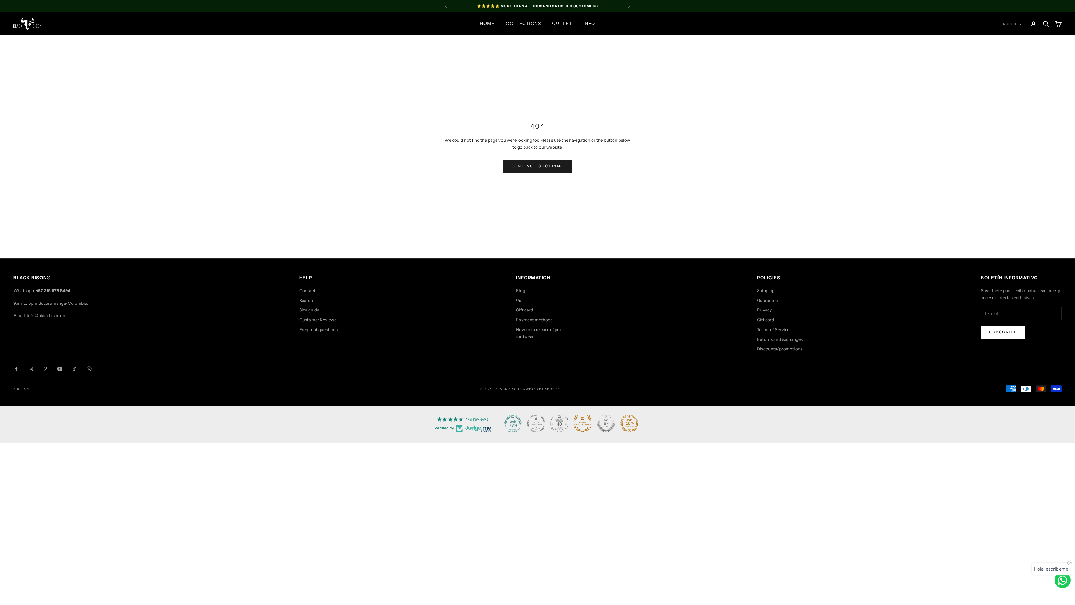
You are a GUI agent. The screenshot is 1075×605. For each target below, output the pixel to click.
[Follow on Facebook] (16, 369)
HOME (487, 23)
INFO (589, 23)
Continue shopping (537, 166)
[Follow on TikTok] (74, 369)
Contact (307, 290)
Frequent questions (318, 329)
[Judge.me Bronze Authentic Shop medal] (583, 423)
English (1008, 24)
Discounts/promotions (779, 349)
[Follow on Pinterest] (45, 369)
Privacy (764, 310)
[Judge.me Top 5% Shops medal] (606, 423)
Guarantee (767, 300)
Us (518, 300)
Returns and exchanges (780, 339)
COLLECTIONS (523, 23)
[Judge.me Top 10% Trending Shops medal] (629, 423)
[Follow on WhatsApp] (89, 369)
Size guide (309, 310)
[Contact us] (1063, 580)
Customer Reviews (317, 319)
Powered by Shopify (540, 389)
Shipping (766, 290)
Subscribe (1003, 331)
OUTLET (562, 23)
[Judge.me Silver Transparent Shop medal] (536, 423)
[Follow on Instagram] (31, 369)
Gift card (524, 310)
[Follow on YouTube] (60, 369)
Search (306, 300)
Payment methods (534, 319)
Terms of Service (773, 329)
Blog (520, 290)
